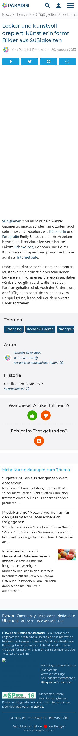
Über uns (10, 621)
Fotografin (10, 236)
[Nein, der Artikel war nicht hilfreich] (46, 415)
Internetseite (27, 257)
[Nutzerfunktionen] (58, 5)
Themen (21, 14)
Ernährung (14, 329)
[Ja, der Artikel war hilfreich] (32, 415)
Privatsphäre (58, 718)
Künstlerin (57, 231)
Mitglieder (46, 615)
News (6, 14)
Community (26, 615)
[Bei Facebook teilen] (10, 61)
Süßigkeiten (48, 14)
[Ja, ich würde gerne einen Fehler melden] (39, 441)
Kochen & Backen (40, 329)
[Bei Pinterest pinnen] (48, 61)
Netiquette (66, 615)
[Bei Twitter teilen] (29, 61)
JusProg (38, 706)
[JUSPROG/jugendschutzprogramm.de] (19, 695)
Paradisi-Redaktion (27, 353)
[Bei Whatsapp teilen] (67, 61)
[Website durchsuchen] (47, 5)
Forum (8, 616)
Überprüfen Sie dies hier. (56, 682)
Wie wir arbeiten (50, 621)
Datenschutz (37, 718)
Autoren (27, 621)
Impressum (17, 718)
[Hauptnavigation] (70, 5)
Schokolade (24, 247)
